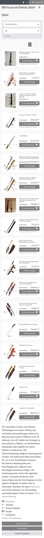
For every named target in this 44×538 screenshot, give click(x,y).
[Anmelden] (23, 2)
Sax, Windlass (23, 135)
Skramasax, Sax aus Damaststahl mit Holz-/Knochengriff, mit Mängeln (29, 200)
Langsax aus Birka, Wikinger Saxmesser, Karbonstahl (27, 178)
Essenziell (10, 501)
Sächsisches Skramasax (26, 345)
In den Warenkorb (28, 61)
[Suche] (27, 2)
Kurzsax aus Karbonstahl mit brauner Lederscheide (28, 304)
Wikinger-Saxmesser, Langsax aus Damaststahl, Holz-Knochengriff (29, 157)
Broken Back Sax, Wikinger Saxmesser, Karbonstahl (27, 73)
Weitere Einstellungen (11, 518)
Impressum (35, 486)
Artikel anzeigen (29, 82)
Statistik (9, 505)
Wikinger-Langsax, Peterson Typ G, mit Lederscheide (29, 220)
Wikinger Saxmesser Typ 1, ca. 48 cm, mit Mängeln (29, 52)
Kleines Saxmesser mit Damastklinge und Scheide (27, 241)
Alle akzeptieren (22, 524)
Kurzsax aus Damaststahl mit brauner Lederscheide (28, 283)
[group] (10, 58)
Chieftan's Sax (23, 387)
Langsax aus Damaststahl (26, 408)
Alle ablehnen (22, 528)
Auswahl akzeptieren (22, 533)
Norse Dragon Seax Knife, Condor (27, 366)
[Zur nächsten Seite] (40, 44)
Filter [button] (8, 36)
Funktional (10, 515)
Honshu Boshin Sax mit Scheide (28, 324)
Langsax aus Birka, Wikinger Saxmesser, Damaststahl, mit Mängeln (27, 95)
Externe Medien (13, 508)
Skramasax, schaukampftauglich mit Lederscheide (28, 262)
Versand (34, 64)
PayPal (9, 511)
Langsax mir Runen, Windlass (28, 115)
